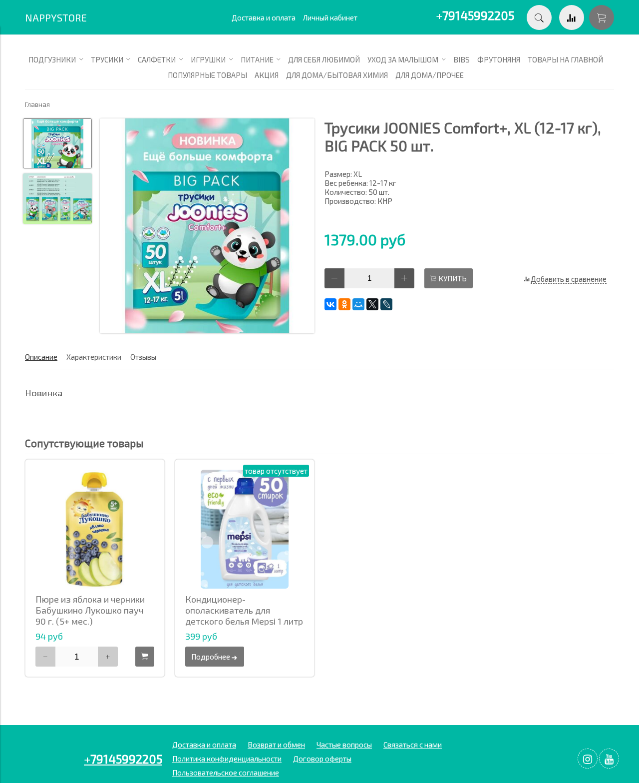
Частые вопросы (344, 744)
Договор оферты (322, 758)
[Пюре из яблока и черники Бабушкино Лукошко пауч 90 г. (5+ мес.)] (94, 529)
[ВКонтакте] (330, 304)
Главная (37, 104)
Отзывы (143, 356)
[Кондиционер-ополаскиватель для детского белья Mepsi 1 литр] (244, 529)
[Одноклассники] (344, 304)
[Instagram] (588, 759)
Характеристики (93, 356)
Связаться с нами (412, 744)
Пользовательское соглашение (225, 772)
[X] (372, 304)
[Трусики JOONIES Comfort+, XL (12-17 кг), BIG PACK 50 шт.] (207, 226)
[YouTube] (609, 759)
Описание (41, 356)
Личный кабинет (330, 17)
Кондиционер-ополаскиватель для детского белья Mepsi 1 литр (244, 610)
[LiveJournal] (386, 304)
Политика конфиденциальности (227, 758)
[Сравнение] (571, 17)
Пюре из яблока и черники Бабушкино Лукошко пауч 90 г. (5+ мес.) (90, 610)
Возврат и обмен (276, 744)
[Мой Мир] (358, 304)
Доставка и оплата (264, 17)
